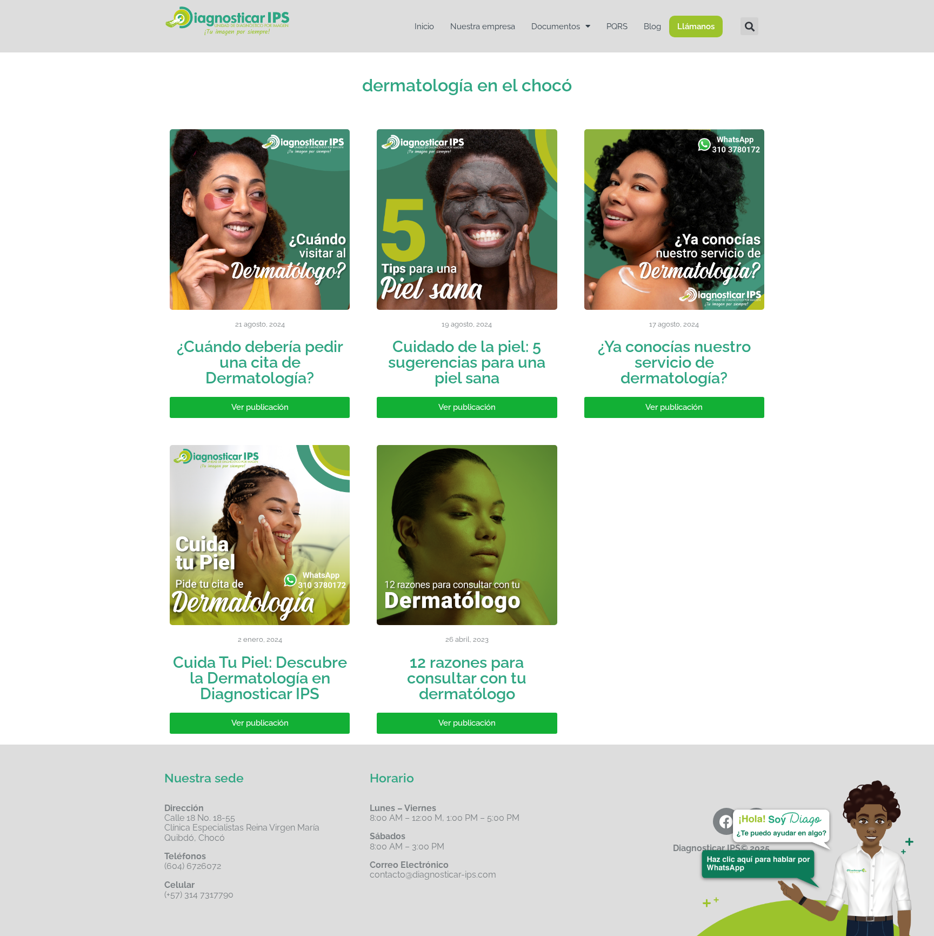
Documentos (555, 26)
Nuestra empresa (482, 26)
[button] (749, 26)
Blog (652, 26)
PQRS (617, 26)
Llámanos (696, 26)
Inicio (424, 26)
